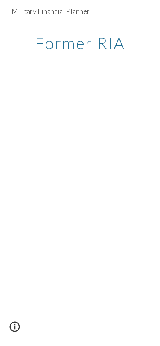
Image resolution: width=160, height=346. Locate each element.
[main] (80, 43)
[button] (15, 329)
